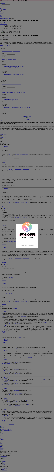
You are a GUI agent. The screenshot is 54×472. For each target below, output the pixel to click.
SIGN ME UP (27, 243)
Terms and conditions (31, 245)
